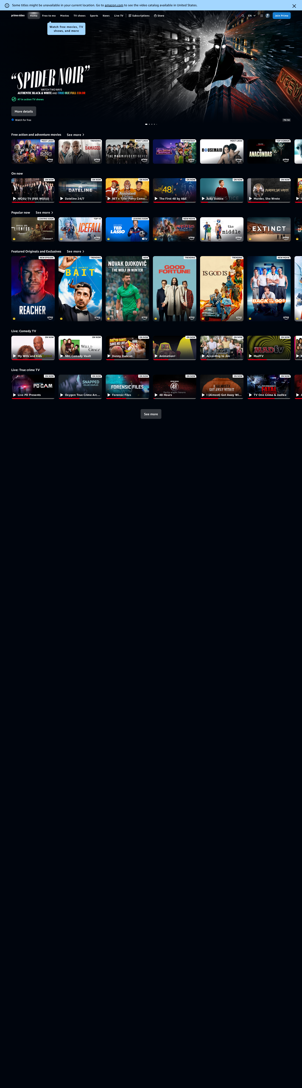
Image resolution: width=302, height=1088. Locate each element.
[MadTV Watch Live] (269, 348)
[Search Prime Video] (243, 16)
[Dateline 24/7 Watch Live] (80, 190)
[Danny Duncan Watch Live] (127, 348)
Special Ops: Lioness (33, 229)
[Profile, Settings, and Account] (268, 16)
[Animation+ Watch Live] (174, 348)
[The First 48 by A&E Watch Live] (174, 190)
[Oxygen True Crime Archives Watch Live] (80, 387)
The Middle (221, 229)
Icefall (80, 229)
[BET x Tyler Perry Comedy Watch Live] (127, 190)
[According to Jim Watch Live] (221, 348)
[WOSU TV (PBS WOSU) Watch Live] (33, 190)
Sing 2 (33, 151)
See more (151, 414)
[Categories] (262, 16)
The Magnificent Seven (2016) (127, 151)
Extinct (269, 229)
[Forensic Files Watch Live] (127, 387)
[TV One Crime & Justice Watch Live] (269, 387)
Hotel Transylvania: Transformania (174, 151)
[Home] (18, 15)
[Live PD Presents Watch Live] (33, 387)
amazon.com (114, 5)
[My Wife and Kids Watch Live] (33, 348)
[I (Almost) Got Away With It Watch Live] (221, 387)
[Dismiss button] (294, 6)
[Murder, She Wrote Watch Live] (269, 190)
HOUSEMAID (221, 151)
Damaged (80, 151)
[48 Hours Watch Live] (174, 387)
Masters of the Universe (174, 229)
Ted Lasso (127, 229)
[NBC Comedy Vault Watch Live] (80, 348)
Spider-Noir (151, 67)
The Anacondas (269, 151)
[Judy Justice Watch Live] (221, 190)
